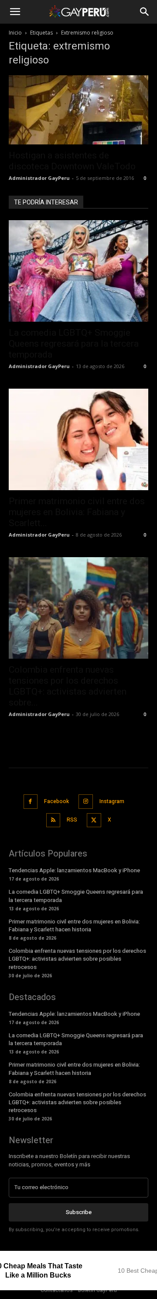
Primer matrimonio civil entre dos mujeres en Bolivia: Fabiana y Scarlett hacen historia (74, 925)
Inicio (15, 32)
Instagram (111, 801)
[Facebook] (31, 801)
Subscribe (79, 1212)
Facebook (56, 801)
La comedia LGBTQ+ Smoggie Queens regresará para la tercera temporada (74, 343)
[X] (94, 820)
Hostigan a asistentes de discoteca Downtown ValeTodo (72, 161)
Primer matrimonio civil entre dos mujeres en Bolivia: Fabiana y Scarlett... (77, 512)
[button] (15, 12)
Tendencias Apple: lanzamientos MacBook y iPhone (74, 870)
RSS (72, 820)
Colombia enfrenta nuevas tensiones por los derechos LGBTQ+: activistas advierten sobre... (67, 686)
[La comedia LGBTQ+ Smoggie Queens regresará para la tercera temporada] (78, 271)
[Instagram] (85, 801)
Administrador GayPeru (39, 178)
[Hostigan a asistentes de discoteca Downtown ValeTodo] (78, 109)
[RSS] (53, 820)
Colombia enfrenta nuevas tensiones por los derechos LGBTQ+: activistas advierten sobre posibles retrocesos (77, 959)
